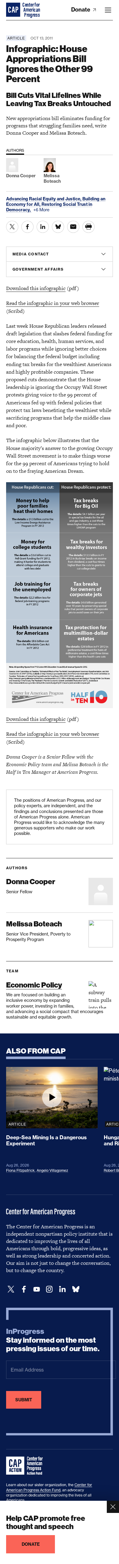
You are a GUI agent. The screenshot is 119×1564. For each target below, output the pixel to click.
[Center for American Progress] (13, 10)
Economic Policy (34, 985)
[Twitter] (11, 1289)
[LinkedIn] (62, 1289)
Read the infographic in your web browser (52, 303)
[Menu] (108, 10)
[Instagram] (49, 1289)
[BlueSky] (75, 1289)
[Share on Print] (88, 227)
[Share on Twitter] (12, 227)
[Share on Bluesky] (58, 227)
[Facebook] (24, 1289)
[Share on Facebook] (27, 227)
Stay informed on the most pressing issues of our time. (52, 1340)
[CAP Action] (26, 1466)
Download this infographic (36, 288)
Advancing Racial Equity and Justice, (44, 199)
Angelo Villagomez (52, 1170)
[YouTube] (36, 1289)
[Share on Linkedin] (43, 227)
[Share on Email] (73, 227)
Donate (81, 9)
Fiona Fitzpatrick (20, 1170)
